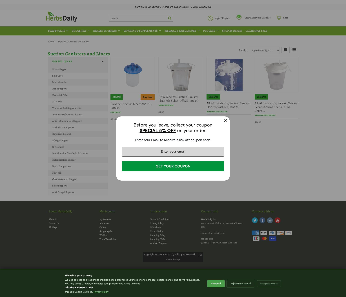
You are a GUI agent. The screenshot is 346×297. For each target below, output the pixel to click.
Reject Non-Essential (241, 283)
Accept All (216, 283)
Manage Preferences (269, 283)
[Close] (225, 120)
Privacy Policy (101, 291)
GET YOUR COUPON (173, 166)
